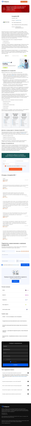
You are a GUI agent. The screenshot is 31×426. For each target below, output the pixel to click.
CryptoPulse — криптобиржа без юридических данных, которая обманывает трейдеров (15, 331)
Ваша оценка (18, 251)
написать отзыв (18, 20)
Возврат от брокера (24, 1)
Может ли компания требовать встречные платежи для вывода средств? (12, 385)
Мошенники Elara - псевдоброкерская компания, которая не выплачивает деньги (14, 337)
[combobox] (3, 164)
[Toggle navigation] (28, 2)
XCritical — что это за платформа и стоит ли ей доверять (12, 316)
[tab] (15, 372)
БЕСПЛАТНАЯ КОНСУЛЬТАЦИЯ (15, 169)
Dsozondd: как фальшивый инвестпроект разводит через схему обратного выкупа (14, 326)
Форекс (13, 75)
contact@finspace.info (5, 414)
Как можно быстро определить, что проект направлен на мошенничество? (12, 389)
